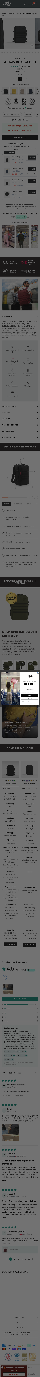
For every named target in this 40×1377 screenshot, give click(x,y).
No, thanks (29, 698)
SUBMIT (29, 695)
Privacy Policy (29, 703)
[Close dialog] (38, 673)
